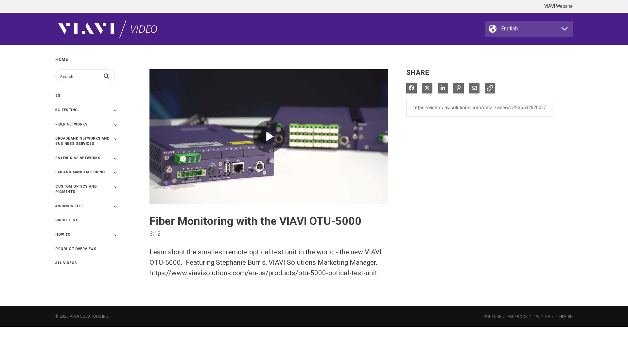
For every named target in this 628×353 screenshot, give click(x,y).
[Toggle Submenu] (115, 110)
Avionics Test (69, 206)
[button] (106, 76)
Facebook (518, 316)
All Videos (66, 263)
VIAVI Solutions (85, 316)
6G (57, 95)
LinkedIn (564, 316)
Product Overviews (75, 249)
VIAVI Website (558, 6)
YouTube (492, 316)
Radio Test (66, 220)
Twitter (542, 316)
